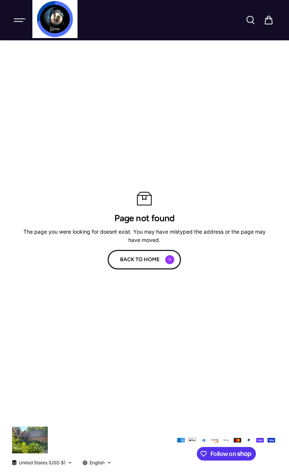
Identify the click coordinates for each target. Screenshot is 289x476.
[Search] (250, 20)
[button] (268, 20)
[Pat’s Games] (55, 19)
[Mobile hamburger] (20, 20)
